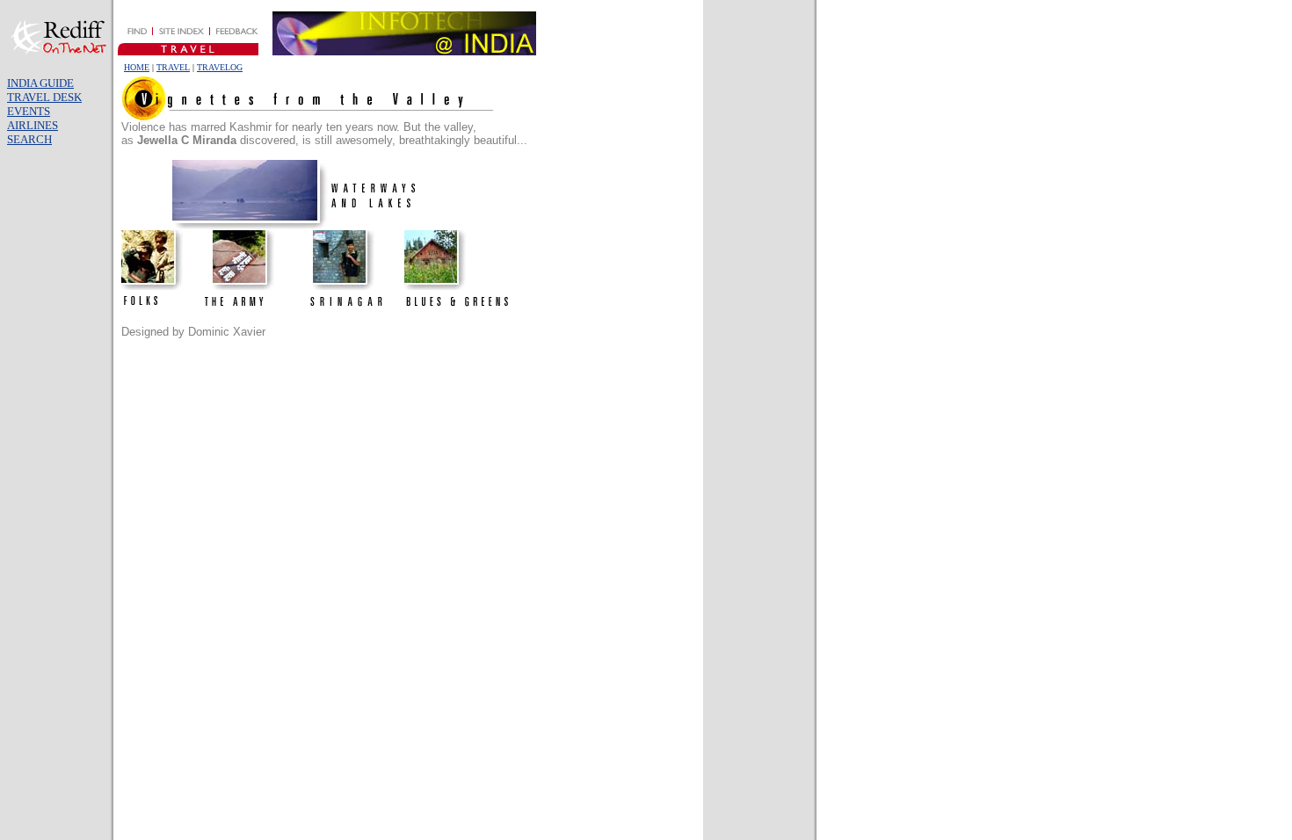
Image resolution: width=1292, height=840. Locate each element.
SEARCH (29, 139)
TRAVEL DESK (44, 97)
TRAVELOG (220, 67)
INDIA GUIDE (40, 83)
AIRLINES (32, 125)
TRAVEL (173, 67)
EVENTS (28, 111)
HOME (136, 67)
